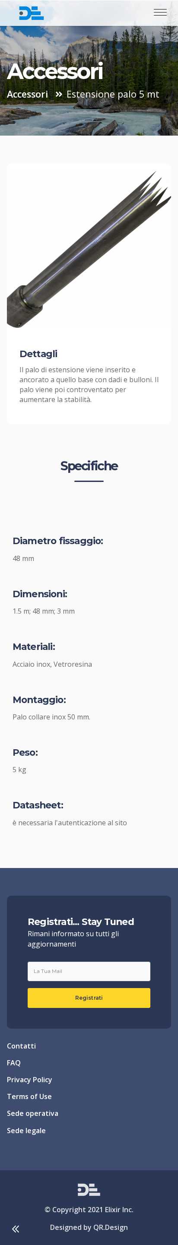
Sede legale (26, 1130)
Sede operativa (32, 1113)
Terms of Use (29, 1096)
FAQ (14, 1063)
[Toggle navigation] (160, 13)
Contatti (21, 1046)
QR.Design (110, 1227)
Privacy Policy (29, 1079)
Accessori (27, 93)
